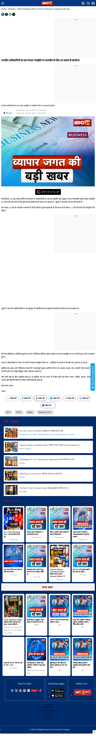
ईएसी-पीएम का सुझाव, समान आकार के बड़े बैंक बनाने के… (36, 621)
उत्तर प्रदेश (22, 492)
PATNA (22, 477)
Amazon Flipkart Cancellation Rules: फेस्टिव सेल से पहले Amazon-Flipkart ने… (50, 445)
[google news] (24, 692)
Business (11, 9)
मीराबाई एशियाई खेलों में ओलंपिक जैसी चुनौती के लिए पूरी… (81, 665)
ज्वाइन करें (13, 398)
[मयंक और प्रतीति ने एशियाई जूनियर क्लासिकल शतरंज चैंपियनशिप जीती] (82, 606)
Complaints (47, 708)
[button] (2, 3)
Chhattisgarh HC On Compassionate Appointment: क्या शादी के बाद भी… (47, 459)
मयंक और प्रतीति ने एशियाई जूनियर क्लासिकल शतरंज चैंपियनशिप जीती (81, 622)
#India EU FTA (45, 412)
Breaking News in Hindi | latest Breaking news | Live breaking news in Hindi (46, 434)
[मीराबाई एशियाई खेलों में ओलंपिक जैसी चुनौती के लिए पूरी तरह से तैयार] (82, 649)
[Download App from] (57, 692)
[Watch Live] (83, 695)
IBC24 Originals (25, 449)
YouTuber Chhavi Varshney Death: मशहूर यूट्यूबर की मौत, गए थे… (44, 488)
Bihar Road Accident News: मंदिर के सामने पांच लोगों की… (41, 474)
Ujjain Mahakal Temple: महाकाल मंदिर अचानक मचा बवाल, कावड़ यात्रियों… (13, 622)
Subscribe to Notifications (93, 375)
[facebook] (12, 692)
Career (48, 716)
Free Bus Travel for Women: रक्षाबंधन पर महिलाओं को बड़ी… (42, 431)
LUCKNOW (13, 668)
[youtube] (20, 692)
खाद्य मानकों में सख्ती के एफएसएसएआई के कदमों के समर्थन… (81, 534)
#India (30, 412)
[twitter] (16, 692)
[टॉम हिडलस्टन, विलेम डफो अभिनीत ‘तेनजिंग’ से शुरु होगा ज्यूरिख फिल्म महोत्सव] (36, 649)
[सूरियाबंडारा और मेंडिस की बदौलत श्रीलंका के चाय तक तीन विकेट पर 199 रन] (59, 649)
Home (4, 9)
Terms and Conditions (48, 710)
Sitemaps (34, 690)
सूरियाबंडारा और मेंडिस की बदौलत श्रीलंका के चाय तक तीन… (58, 665)
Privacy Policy (48, 705)
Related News (11, 501)
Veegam (66, 729)
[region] (76, 36)
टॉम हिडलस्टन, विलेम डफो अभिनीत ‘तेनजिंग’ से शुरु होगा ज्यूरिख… (36, 665)
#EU (8, 412)
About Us (48, 719)
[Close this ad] (94, 732)
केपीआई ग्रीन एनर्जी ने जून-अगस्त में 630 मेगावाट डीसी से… (35, 572)
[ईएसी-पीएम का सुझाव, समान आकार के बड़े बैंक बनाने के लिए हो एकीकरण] (36, 606)
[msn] (39, 692)
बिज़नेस (36, 625)
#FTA (19, 412)
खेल (59, 625)
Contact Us (48, 713)
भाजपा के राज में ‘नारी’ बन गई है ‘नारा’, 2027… (13, 664)
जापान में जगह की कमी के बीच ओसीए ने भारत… (59, 621)
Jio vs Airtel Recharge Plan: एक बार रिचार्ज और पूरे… (12, 534)
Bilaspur (22, 463)
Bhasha (9, 113)
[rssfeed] (28, 692)
